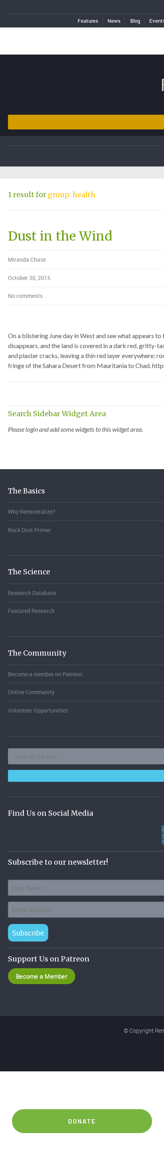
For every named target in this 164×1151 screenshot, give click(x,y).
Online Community (31, 692)
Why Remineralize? (31, 511)
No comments (25, 295)
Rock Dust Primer (29, 530)
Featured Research (31, 611)
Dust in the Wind (60, 236)
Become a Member (41, 976)
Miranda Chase (27, 259)
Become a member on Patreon (45, 674)
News (114, 20)
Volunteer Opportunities (38, 710)
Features (88, 20)
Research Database (32, 593)
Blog (135, 20)
